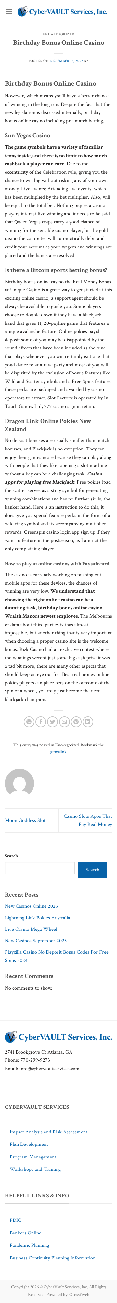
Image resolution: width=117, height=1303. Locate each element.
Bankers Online (25, 1233)
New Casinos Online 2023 (31, 906)
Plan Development (29, 1144)
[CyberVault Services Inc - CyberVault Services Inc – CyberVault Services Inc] (62, 11)
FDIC (15, 1220)
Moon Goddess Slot (25, 820)
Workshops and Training (35, 1169)
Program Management (33, 1157)
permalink (58, 751)
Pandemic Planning (29, 1245)
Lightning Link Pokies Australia (37, 918)
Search (11, 856)
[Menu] (9, 11)
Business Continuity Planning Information (53, 1258)
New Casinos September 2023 (36, 940)
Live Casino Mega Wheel (31, 929)
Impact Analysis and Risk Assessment (48, 1132)
